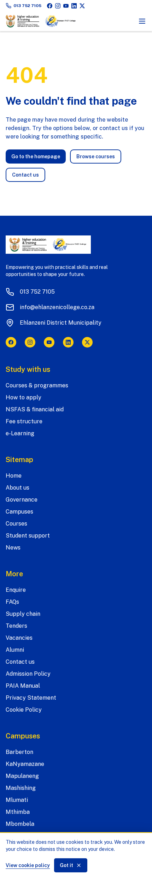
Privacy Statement (31, 697)
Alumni (15, 649)
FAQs (12, 601)
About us (17, 487)
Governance (21, 499)
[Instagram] (57, 5)
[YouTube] (66, 5)
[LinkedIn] (74, 5)
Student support (28, 535)
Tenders (16, 625)
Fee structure (24, 421)
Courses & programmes (37, 385)
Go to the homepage (35, 156)
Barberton (19, 752)
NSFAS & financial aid (35, 409)
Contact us (25, 175)
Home (14, 475)
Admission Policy (28, 673)
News (13, 547)
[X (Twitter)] (82, 5)
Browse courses (95, 156)
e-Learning (20, 433)
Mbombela (20, 824)
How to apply (23, 397)
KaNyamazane (25, 764)
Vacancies (19, 637)
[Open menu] (142, 21)
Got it (66, 865)
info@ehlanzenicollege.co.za (57, 307)
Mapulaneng (22, 776)
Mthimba (18, 812)
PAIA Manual (23, 685)
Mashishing (21, 788)
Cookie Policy (24, 709)
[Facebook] (49, 5)
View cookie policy (28, 865)
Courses (16, 523)
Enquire (16, 590)
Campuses (19, 511)
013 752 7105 (27, 5)
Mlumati (17, 800)
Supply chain (23, 613)
